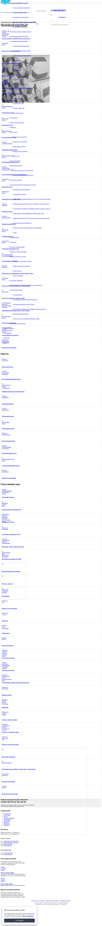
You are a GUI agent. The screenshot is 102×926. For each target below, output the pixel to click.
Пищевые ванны (7, 695)
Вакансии (6, 822)
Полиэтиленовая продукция (10, 794)
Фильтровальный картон (9, 453)
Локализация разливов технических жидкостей (15, 682)
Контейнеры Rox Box (8, 522)
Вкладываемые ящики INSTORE (11, 559)
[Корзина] (52, 20)
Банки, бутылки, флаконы (9, 608)
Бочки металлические (8, 658)
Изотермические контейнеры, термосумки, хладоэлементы (19, 769)
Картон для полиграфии (9, 478)
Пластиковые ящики (8, 497)
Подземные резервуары (8, 757)
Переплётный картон (8, 428)
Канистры (5, 621)
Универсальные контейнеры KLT (11, 509)
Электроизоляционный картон (11, 465)
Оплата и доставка (9, 818)
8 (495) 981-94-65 (8, 853)
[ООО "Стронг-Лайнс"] (3, 881)
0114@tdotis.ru (8, 854)
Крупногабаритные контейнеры (11, 571)
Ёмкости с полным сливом (9, 719)
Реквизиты (7, 823)
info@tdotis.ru (8, 845)
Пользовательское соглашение (38, 900)
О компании (7, 813)
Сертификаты (7, 819)
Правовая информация (65, 900)
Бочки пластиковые (7, 645)
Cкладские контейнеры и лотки (11, 534)
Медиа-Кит (7, 821)
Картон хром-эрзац (7, 367)
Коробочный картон (8, 404)
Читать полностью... (28, 916)
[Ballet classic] (5, 360)
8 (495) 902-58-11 (8, 842)
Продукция (7, 815)
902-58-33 (15, 842)
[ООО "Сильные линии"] (3, 870)
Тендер (6, 816)
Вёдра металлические (8, 670)
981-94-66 (15, 841)
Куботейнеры (6, 596)
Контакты (6, 825)
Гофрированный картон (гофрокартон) (13, 391)
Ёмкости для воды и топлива (10, 744)
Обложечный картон (8, 416)
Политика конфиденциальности (53, 900)
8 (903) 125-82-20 (8, 844)
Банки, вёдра (5, 633)
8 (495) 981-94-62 (8, 841)
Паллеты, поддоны (7, 583)
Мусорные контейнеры (8, 781)
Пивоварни (5, 707)
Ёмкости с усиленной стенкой (10, 732)
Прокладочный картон (8, 441)
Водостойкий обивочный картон (11, 379)
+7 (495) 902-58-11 (58, 10)
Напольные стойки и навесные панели (13, 546)
